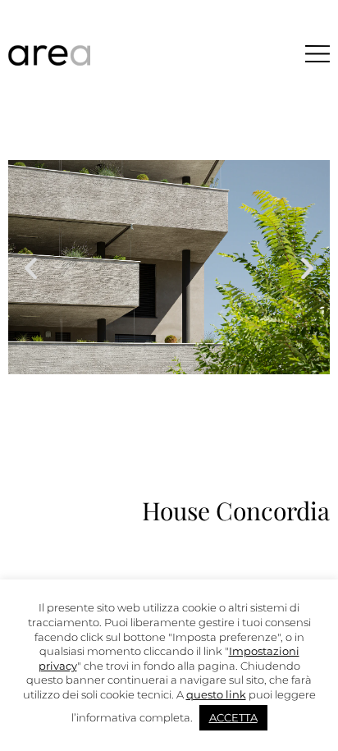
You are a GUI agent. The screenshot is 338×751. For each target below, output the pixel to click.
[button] (30, 267)
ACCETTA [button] (233, 717)
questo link (216, 694)
